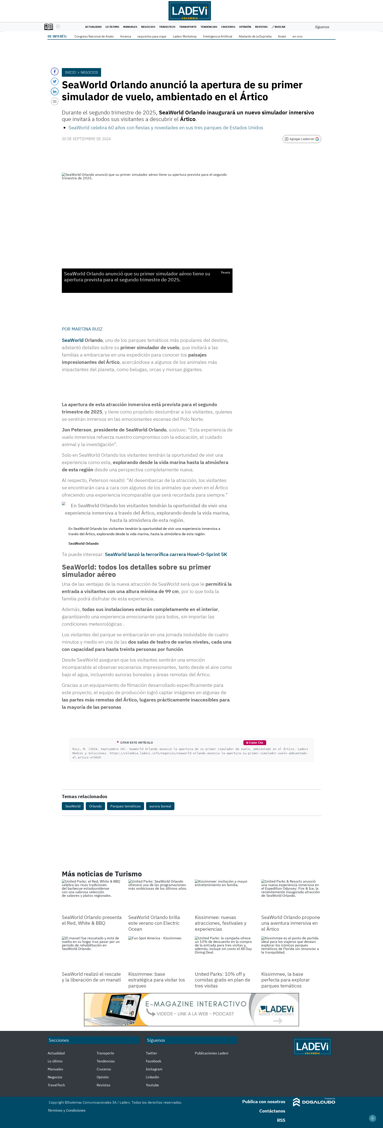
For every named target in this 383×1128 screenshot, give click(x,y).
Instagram (154, 1069)
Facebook (153, 1061)
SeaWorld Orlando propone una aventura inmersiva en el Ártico (290, 923)
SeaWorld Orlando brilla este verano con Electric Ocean (154, 923)
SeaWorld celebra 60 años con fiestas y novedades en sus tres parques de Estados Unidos (165, 127)
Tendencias (209, 26)
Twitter (151, 1053)
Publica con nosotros (263, 1101)
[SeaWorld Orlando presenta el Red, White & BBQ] (92, 896)
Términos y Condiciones (67, 1110)
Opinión (245, 26)
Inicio (70, 72)
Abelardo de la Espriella (255, 36)
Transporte (188, 26)
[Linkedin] (55, 91)
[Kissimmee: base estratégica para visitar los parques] (158, 953)
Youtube (152, 1085)
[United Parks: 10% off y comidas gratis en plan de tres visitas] (225, 953)
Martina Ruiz (87, 329)
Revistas (261, 26)
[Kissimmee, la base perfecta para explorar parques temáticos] (291, 953)
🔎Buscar (278, 26)
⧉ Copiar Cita (254, 742)
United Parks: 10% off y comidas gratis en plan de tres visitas (222, 980)
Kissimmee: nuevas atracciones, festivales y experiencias (220, 923)
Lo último (112, 26)
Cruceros (228, 26)
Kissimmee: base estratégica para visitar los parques (156, 980)
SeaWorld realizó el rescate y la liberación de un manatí (91, 977)
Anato (282, 36)
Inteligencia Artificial (217, 36)
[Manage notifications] (372, 1118)
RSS (281, 1120)
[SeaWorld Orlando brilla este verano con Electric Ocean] (158, 896)
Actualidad (93, 26)
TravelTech (167, 26)
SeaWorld (73, 340)
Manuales (130, 26)
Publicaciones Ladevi (211, 1053)
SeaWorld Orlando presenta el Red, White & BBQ (92, 920)
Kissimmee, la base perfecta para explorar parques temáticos (285, 980)
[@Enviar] (55, 101)
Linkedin (152, 1077)
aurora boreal (160, 806)
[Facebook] (55, 71)
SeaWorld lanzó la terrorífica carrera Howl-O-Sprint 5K (166, 554)
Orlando (95, 806)
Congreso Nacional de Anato (94, 36)
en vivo (298, 36)
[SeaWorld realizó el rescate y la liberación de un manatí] (92, 953)
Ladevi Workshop (185, 36)
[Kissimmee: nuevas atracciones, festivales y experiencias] (225, 896)
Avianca (125, 36)
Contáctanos (272, 1111)
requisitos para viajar (151, 36)
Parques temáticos (125, 806)
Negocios (148, 26)
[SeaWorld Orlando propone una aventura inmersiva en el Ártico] (291, 896)
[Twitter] (55, 81)
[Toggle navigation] (57, 27)
